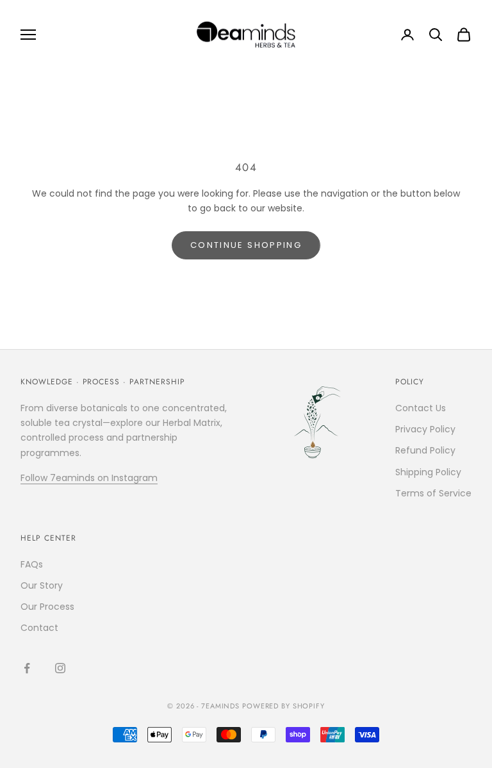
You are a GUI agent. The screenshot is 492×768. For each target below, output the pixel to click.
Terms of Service (433, 493)
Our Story (41, 585)
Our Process (47, 606)
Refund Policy (425, 450)
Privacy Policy (425, 429)
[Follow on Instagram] (60, 668)
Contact (39, 627)
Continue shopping (246, 245)
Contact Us (420, 408)
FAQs (31, 564)
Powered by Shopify (283, 706)
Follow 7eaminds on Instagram (89, 477)
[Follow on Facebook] (26, 668)
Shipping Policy (428, 472)
